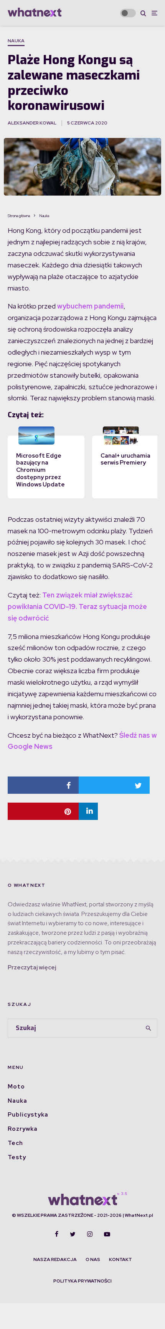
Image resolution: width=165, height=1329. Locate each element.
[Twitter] (72, 1234)
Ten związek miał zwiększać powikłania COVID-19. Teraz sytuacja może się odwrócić (77, 606)
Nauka (16, 41)
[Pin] (43, 811)
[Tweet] (114, 785)
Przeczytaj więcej (32, 967)
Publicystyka (28, 1114)
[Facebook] (56, 1234)
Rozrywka (23, 1129)
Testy (17, 1157)
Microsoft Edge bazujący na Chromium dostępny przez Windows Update (40, 470)
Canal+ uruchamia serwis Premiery (125, 459)
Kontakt (120, 1259)
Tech (15, 1143)
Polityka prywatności (82, 1281)
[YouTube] (107, 1234)
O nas (93, 1259)
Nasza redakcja (55, 1259)
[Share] (43, 785)
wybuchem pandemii (90, 306)
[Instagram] (89, 1234)
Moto (16, 1086)
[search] (148, 1028)
